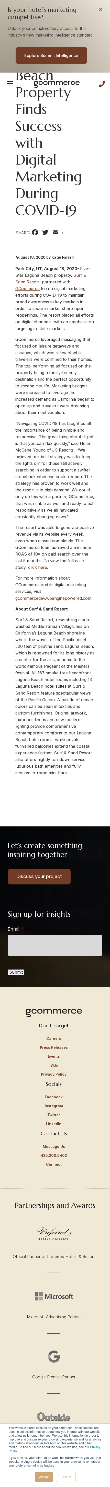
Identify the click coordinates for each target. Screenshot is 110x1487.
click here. (38, 567)
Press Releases (54, 1047)
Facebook (54, 1097)
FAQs (53, 1065)
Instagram (54, 1106)
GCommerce (27, 288)
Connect (54, 1164)
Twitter (53, 1115)
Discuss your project (39, 876)
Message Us (54, 1146)
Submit (16, 972)
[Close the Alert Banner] (100, 9)
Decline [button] (65, 1476)
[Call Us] (102, 84)
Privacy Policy (54, 1074)
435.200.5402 (54, 1155)
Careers (53, 1038)
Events (54, 1056)
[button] (10, 84)
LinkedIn (53, 1124)
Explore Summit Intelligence (51, 55)
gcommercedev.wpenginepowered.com (53, 598)
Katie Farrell (62, 257)
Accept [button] (44, 1476)
